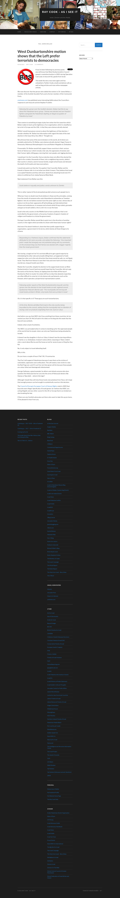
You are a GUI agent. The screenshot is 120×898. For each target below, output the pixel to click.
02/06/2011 (21, 64)
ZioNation (50, 861)
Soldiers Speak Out (52, 732)
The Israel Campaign (53, 562)
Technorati (50, 743)
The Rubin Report (52, 569)
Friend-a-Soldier (51, 654)
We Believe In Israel (52, 857)
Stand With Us (51, 736)
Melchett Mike (51, 534)
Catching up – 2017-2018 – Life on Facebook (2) (30, 424)
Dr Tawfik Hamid (52, 457)
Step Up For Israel (52, 739)
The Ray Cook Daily (52, 799)
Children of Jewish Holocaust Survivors (58, 637)
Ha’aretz (49, 589)
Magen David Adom (52, 705)
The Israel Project (52, 751)
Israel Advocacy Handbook (54, 826)
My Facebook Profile (53, 792)
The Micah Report (52, 565)
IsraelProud (50, 510)
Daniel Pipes (50, 450)
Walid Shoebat (51, 765)
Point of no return (52, 541)
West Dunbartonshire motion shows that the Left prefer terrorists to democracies (42, 56)
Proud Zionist (51, 840)
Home (19, 31)
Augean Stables (51, 427)
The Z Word (50, 575)
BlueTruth (50, 440)
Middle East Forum (52, 709)
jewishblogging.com (52, 524)
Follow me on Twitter (53, 789)
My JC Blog (50, 538)
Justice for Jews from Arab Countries (57, 695)
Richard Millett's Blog (53, 548)
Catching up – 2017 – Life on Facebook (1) (29, 428)
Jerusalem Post (51, 592)
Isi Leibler (50, 481)
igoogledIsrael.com (52, 667)
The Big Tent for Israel (53, 847)
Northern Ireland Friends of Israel (56, 719)
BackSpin (49, 430)
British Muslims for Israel (54, 630)
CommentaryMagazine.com (55, 447)
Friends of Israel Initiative (54, 657)
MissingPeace (51, 712)
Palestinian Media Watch (54, 722)
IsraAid (49, 671)
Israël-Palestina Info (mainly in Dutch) (57, 674)
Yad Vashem (50, 768)
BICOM (49, 626)
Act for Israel (50, 613)
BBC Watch (50, 433)
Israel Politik (50, 504)
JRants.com (50, 528)
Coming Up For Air (23, 432)
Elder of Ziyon (51, 464)
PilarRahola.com (51, 729)
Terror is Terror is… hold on (25, 440)
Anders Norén (93, 890)
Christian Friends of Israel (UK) (56, 640)
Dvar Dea (50, 461)
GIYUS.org (50, 819)
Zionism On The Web (53, 867)
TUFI (48, 758)
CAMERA (50, 633)
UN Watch (50, 762)
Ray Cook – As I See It (28, 890)
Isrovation (50, 514)
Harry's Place (51, 478)
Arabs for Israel (51, 620)
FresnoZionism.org (52, 468)
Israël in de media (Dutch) (54, 493)
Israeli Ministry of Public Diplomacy (57, 681)
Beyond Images (51, 623)
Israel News (50, 497)
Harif (48, 661)
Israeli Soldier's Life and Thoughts (56, 685)
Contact (52, 31)
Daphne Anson (51, 454)
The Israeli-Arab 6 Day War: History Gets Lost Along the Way (29, 436)
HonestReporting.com (53, 664)
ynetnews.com (23, 100)
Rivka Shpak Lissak (52, 551)
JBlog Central (51, 517)
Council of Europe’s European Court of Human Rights (38, 386)
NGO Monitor (51, 715)
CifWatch (50, 444)
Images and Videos (30, 31)
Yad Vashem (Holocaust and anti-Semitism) (59, 772)
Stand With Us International (55, 843)
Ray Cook (29, 64)
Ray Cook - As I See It (60, 11)
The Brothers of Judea (53, 558)
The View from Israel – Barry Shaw (56, 572)
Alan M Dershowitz (52, 616)
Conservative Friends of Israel (55, 644)
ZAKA (49, 775)
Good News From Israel (53, 471)
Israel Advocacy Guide (53, 823)
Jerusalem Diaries (52, 521)
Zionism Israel (51, 864)
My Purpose (62, 31)
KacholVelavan (51, 531)
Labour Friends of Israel (53, 698)
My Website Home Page (54, 796)
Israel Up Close (51, 837)
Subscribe (43, 31)
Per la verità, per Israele (53, 726)
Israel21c (49, 678)
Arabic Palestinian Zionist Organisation (58, 813)
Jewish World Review (53, 691)
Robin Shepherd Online (53, 555)
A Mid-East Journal (52, 423)
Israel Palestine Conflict (54, 500)
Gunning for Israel (52, 474)
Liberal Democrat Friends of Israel (56, 702)
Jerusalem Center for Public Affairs (57, 688)
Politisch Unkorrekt (52, 545)
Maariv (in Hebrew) (52, 596)
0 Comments (39, 64)
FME (48, 650)
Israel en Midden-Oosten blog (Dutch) (58, 490)
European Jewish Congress (54, 647)
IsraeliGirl (50, 507)
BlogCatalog (50, 437)
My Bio (71, 31)
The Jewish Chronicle (53, 755)
